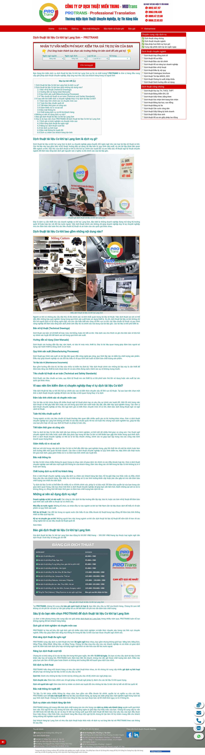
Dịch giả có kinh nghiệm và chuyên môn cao (57, 121)
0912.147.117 (198, 720)
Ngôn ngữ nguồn (50, 56)
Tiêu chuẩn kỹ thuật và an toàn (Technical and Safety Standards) (66, 96)
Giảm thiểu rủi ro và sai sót (50, 108)
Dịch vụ (75, 28)
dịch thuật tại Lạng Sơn (90, 619)
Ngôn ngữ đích (71, 56)
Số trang (112, 56)
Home (51, 28)
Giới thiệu (63, 28)
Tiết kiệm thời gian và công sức (52, 105)
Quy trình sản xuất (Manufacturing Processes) (58, 94)
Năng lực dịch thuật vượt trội (50, 126)
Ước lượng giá (86, 65)
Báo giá (131, 28)
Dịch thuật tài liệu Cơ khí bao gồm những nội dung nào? (58, 87)
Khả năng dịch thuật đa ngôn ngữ (53, 123)
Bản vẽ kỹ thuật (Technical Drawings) (54, 90)
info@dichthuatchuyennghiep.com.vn (198, 712)
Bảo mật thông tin (91, 28)
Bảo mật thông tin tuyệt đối (50, 130)
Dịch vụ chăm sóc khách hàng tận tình (54, 132)
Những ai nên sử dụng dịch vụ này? (50, 114)
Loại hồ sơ (91, 56)
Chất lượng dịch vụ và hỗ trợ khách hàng (55, 112)
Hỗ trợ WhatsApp (198, 736)
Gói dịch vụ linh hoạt (47, 128)
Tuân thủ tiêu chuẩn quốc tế (50, 103)
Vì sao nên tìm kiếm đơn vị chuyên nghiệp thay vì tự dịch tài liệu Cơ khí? (65, 99)
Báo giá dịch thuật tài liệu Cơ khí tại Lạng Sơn (54, 117)
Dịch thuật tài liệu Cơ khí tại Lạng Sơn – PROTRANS (65, 37)
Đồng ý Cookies (156, 751)
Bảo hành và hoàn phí (114, 28)
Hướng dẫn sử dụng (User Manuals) (53, 92)
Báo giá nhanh (198, 705)
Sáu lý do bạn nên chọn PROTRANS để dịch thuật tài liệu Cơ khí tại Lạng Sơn (67, 119)
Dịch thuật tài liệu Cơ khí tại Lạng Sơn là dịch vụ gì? (56, 85)
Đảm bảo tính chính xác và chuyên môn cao (57, 101)
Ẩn (74, 81)
